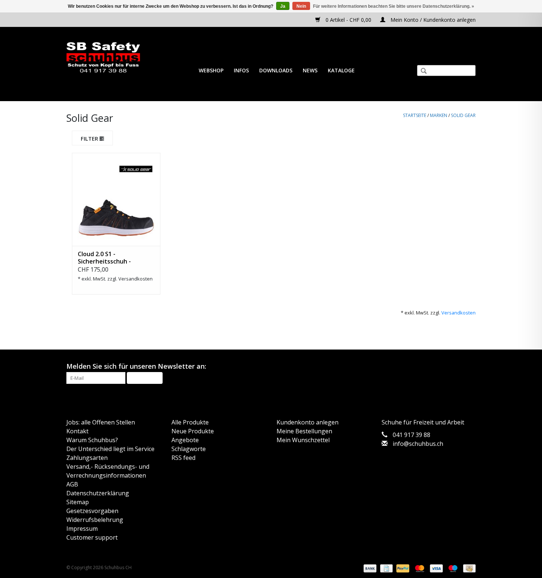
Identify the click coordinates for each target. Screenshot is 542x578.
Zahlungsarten (87, 458)
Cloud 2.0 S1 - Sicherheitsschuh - (104, 257)
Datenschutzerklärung (97, 493)
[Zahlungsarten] (369, 568)
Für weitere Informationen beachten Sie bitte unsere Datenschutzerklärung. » (393, 6)
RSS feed (183, 458)
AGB (72, 484)
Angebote (185, 440)
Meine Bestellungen (304, 431)
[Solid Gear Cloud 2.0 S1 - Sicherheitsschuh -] (116, 199)
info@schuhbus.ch (418, 444)
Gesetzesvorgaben (92, 511)
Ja (282, 6)
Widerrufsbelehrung (94, 520)
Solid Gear (463, 115)
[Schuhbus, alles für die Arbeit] (103, 57)
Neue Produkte (192, 431)
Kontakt (77, 431)
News (310, 70)
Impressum (82, 528)
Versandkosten (135, 278)
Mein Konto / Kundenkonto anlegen (432, 19)
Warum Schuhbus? (92, 440)
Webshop (211, 70)
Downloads (275, 70)
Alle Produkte (190, 422)
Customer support (92, 537)
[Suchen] (420, 71)
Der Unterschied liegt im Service (110, 449)
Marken (438, 115)
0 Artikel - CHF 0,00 (348, 19)
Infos (241, 70)
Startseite (414, 115)
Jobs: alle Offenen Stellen (100, 422)
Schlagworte (188, 449)
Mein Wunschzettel (303, 440)
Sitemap (77, 502)
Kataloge (341, 70)
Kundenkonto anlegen (307, 422)
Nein (301, 6)
